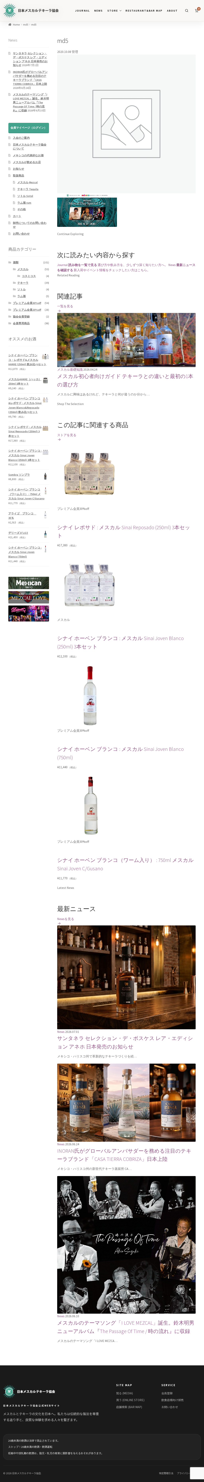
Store (112, 10)
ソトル (21, 289)
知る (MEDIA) (124, 1393)
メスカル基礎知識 (70, 369)
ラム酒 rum (24, 202)
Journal (82, 10)
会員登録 (167, 1393)
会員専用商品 (21, 323)
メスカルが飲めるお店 (27, 162)
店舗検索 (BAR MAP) (129, 1407)
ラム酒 (21, 296)
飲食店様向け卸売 (172, 1400)
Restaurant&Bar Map (144, 10)
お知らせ (18, 169)
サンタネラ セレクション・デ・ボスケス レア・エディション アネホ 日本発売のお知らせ (30, 59)
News (98, 10)
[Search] (186, 10)
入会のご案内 (21, 138)
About (172, 10)
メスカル (22, 269)
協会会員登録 (21, 316)
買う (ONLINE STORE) (130, 1400)
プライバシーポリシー (189, 1473)
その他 (21, 209)
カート (17, 216)
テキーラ (22, 283)
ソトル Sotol (25, 196)
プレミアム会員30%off (27, 303)
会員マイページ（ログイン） (29, 127)
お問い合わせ (21, 233)
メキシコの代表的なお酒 (28, 155)
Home (16, 24)
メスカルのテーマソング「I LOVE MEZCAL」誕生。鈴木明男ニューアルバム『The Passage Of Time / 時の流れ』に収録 (31, 102)
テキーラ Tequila (27, 189)
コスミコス (29, 276)
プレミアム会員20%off (27, 310)
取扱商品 (18, 175)
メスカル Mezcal (27, 182)
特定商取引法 (166, 1473)
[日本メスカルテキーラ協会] (33, 1391)
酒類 (16, 262)
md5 (25, 24)
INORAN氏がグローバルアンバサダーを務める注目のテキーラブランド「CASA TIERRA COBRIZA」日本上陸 (30, 77)
